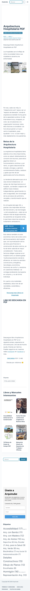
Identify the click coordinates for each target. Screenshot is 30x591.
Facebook (20, 351)
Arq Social (21, 551)
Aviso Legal (20, 587)
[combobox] (16, 2)
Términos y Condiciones (8, 587)
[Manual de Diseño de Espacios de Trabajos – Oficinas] (21, 432)
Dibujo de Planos (14, 565)
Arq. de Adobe (12, 539)
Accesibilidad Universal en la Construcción (8, 417)
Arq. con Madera (13, 535)
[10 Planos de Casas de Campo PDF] (8, 432)
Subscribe (15, 517)
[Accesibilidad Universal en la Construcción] (8, 405)
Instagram (11, 351)
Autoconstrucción (12, 554)
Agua (24, 529)
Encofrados (9, 568)
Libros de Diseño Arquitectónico (13, 33)
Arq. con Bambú (13, 532)
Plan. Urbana (22, 572)
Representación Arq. (15, 575)
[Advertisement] (15, 15)
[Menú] (27, 2)
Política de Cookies (15, 589)
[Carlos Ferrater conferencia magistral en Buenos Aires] (21, 405)
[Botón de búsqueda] (23, 2)
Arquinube (5, 2)
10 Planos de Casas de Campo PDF (7, 444)
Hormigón (11, 571)
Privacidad (5, 589)
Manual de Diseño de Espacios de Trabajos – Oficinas (20, 446)
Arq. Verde (9, 548)
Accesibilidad (13, 528)
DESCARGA (11, 358)
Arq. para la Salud (9, 381)
